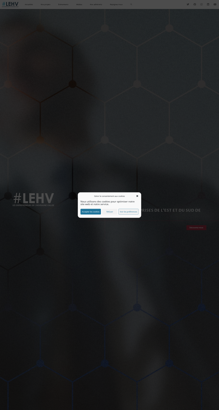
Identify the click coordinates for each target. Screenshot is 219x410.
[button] (137, 196)
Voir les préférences (128, 211)
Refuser (109, 211)
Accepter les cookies (90, 211)
